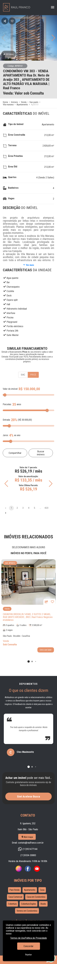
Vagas (11, 198)
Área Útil (12, 166)
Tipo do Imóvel (15, 124)
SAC (23, 375)
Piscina (10, 317)
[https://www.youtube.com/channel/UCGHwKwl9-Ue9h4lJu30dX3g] (37, 870)
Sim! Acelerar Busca (28, 796)
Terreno (12, 145)
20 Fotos (10, 54)
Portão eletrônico (15, 326)
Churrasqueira (13, 286)
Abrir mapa (28, 837)
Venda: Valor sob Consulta (23, 93)
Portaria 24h (12, 330)
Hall (8, 304)
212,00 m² (49, 135)
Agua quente (12, 278)
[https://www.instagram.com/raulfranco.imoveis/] (19, 870)
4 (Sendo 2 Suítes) (45, 177)
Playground (12, 321)
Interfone (11, 313)
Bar (8, 282)
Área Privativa (15, 156)
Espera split (12, 300)
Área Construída (16, 134)
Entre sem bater (46, 650)
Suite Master (13, 335)
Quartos (12, 177)
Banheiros (13, 187)
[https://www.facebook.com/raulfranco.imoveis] (28, 870)
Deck (9, 295)
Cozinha (10, 291)
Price (33, 375)
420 (46, 508)
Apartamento (48, 124)
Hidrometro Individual (17, 308)
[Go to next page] (5, 512)
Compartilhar (15, 452)
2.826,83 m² (48, 145)
